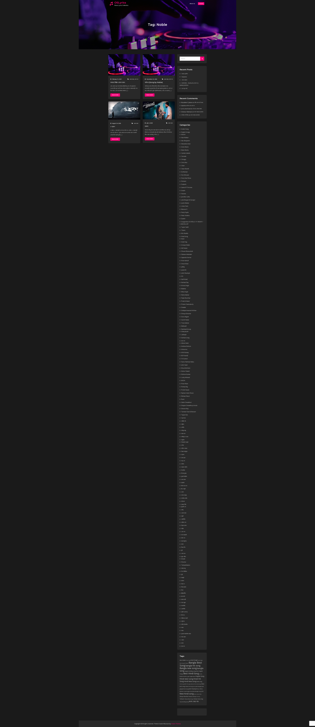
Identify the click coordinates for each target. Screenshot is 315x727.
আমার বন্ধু (183, 568)
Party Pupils (185, 212)
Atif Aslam (184, 248)
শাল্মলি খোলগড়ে (184, 612)
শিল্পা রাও (183, 615)
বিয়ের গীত (183, 547)
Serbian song (185, 338)
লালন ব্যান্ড (183, 602)
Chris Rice (184, 162)
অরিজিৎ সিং (183, 421)
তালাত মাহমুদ (184, 495)
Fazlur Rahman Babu (187, 362)
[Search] (202, 59)
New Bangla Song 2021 (198, 691)
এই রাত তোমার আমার (197, 109)
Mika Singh (184, 292)
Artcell (183, 559)
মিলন (182, 590)
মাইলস (182, 581)
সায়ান (182, 627)
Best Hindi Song (191, 673)
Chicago (183, 159)
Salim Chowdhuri (186, 402)
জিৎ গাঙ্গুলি (183, 489)
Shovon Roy (185, 408)
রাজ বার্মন (183, 596)
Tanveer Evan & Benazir (188, 412)
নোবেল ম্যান (132, 79)
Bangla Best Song (191, 664)
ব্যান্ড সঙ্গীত (183, 556)
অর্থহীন (182, 427)
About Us (192, 3)
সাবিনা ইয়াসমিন (184, 624)
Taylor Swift (185, 227)
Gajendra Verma (186, 257)
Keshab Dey (185, 282)
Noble (195, 694)
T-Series (198, 696)
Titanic (183, 230)
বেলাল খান (183, 553)
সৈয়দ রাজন (183, 637)
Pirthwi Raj (184, 387)
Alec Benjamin (185, 141)
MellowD (184, 326)
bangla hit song (193, 665)
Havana (183, 194)
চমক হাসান (183, 479)
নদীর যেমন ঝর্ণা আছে (198, 102)
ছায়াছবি (182, 482)
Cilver (183, 166)
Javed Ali (183, 270)
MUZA (183, 380)
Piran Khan (184, 384)
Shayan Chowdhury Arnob (189, 405)
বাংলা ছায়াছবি (184, 535)
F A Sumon (184, 359)
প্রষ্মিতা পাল (183, 522)
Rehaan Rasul (185, 396)
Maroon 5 (184, 209)
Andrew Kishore (186, 346)
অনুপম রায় (183, 418)
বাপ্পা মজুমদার (183, 541)
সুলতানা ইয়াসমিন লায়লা (186, 634)
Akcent (183, 134)
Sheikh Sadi (184, 442)
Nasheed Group (186, 329)
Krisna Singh (185, 285)
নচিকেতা (183, 501)
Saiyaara (184, 77)
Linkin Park (184, 206)
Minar (198, 689)
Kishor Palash (185, 371)
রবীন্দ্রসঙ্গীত (183, 593)
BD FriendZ (184, 355)
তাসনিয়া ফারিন (184, 498)
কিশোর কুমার (183, 473)
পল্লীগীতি (183, 519)
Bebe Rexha (185, 150)
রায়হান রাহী (183, 599)
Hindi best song (186, 679)
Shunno (183, 562)
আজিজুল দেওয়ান (184, 437)
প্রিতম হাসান (184, 525)
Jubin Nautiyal (185, 273)
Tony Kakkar (185, 323)
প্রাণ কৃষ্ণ (183, 458)
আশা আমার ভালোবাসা (198, 112)
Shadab (183, 307)
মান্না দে (183, 584)
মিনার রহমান (183, 587)
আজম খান (183, 433)
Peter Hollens (185, 215)
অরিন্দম (182, 424)
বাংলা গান (136, 79)
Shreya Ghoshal (186, 313)
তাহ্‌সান (182, 454)
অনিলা (182, 445)
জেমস (182, 492)
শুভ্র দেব (183, 461)
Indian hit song (188, 686)
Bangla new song (188, 668)
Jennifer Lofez (185, 197)
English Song (200, 676)
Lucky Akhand (185, 377)
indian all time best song (195, 684)
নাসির (182, 510)
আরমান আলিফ (184, 467)
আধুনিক (182, 440)
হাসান (182, 643)
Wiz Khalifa (184, 233)
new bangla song (188, 691)
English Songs (185, 132)
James (194, 686)
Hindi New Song (190, 681)
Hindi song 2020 (183, 684)
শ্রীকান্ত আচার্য (184, 618)
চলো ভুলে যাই (184, 88)
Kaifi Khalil (184, 279)
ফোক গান (183, 532)
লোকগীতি (183, 609)
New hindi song (187, 693)
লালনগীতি (183, 606)
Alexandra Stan (185, 144)
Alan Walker (185, 137)
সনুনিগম (182, 621)
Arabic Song (185, 129)
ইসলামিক (183, 470)
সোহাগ (182, 640)
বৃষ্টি (182, 550)
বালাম (182, 544)
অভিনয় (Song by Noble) (154, 82)
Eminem (183, 181)
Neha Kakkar (185, 295)
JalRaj (183, 267)
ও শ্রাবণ (112, 127)
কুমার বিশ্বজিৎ (184, 476)
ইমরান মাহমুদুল (184, 451)
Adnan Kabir (185, 343)
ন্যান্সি (182, 516)
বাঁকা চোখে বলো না (191, 105)
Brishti (181, 676)
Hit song (188, 684)
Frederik (183, 184)
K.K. (182, 276)
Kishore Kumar (185, 374)
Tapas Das (184, 415)
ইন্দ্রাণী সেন (183, 507)
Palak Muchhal (185, 298)
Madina (183, 289)
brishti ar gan (186, 676)
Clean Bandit (185, 169)
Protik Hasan (185, 390)
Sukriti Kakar (185, 320)
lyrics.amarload (185, 109)
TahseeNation (185, 565)
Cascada (183, 156)
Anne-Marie (185, 147)
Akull (182, 239)
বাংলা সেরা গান (194, 701)
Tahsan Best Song (188, 699)
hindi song (199, 681)
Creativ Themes (176, 724)
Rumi (182, 399)
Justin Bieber (185, 203)
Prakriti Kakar (185, 301)
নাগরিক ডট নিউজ (184, 115)
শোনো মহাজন (184, 80)
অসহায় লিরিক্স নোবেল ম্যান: (117, 82)
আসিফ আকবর (184, 448)
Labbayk (183, 334)
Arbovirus (184, 349)
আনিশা (182, 464)
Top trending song (184, 701)
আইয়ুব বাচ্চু (183, 430)
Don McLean (185, 175)
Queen (183, 219)
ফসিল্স (182, 528)
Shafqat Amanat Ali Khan (188, 310)
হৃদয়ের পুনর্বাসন (185, 74)
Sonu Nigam (185, 317)
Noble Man (199, 694)
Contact (201, 3)
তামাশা (146, 126)
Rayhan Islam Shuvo (187, 393)
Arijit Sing (184, 242)
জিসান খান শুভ (184, 486)
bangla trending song (190, 671)
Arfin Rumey (185, 352)
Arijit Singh (194, 660)
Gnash (183, 190)
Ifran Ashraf (185, 261)
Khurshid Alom (185, 368)
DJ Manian (184, 172)
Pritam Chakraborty (187, 304)
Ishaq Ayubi (184, 331)
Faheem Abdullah (186, 254)
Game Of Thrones (186, 187)
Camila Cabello (185, 153)
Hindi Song (184, 236)
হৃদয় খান (183, 646)
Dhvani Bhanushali (187, 251)
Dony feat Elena (186, 178)
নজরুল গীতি (183, 504)
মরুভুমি (182, 577)
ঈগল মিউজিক (184, 571)
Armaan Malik (185, 245)
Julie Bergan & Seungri (188, 200)
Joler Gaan (184, 365)
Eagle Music (192, 676)
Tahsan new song (198, 699)
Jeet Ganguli (198, 686)
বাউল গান (183, 538)
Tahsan (182, 699)
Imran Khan (184, 264)
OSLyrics (120, 2)
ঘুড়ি (182, 574)
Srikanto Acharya (192, 696)
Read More (115, 95)
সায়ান (182, 630)
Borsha (200, 674)
